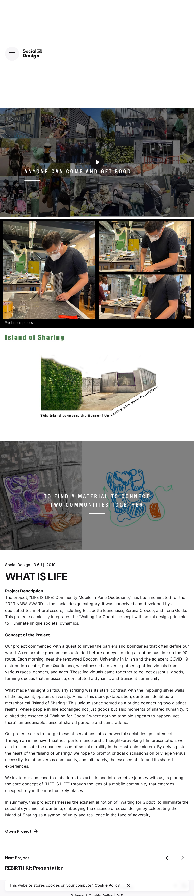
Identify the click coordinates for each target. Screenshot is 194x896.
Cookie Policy (107, 885)
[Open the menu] (12, 54)
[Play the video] (97, 162)
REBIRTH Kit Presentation (34, 868)
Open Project (18, 831)
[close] (129, 886)
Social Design (17, 564)
